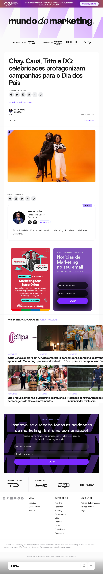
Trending (58, 503)
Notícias (32, 503)
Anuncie (32, 510)
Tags (83, 510)
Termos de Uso (87, 507)
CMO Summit (34, 507)
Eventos (58, 522)
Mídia (57, 518)
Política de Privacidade (90, 503)
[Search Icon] (84, 565)
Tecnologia (59, 533)
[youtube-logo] (15, 498)
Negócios (59, 507)
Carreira (58, 525)
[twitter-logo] (7, 498)
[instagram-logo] (4, 498)
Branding (58, 510)
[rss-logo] (18, 498)
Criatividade (60, 529)
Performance (60, 514)
